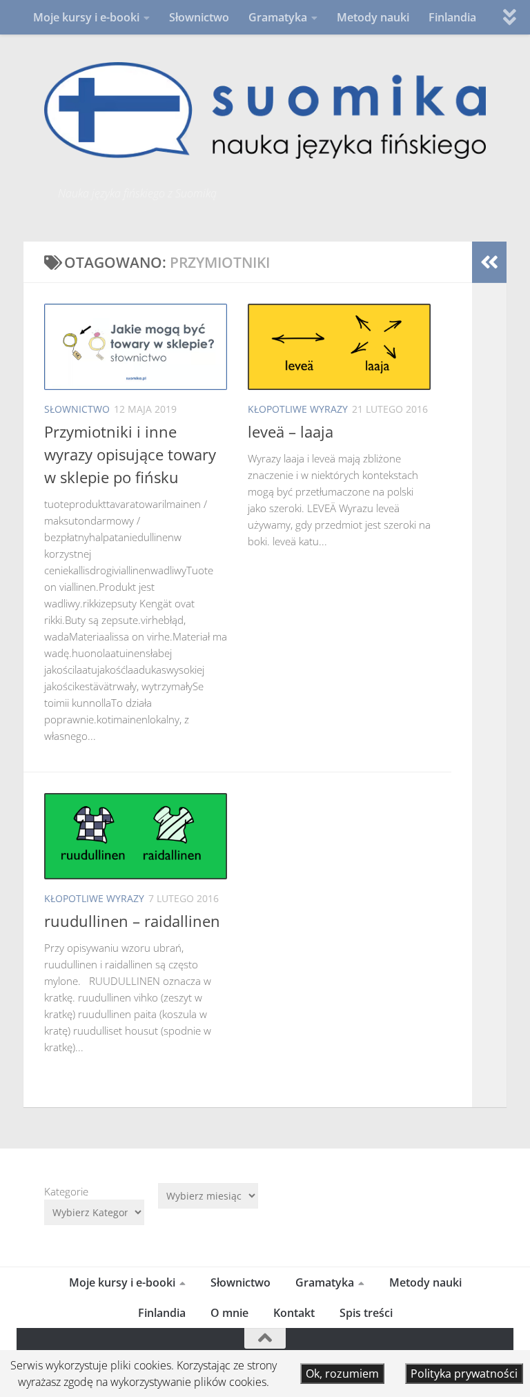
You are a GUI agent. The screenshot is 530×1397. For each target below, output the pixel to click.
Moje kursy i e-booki (86, 17)
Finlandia (452, 17)
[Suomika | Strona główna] (265, 110)
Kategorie (66, 1191)
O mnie (229, 1312)
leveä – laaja (290, 431)
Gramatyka (277, 17)
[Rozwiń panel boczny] (489, 262)
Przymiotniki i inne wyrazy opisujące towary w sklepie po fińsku (130, 454)
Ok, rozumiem (342, 1373)
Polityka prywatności (464, 1373)
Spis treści (366, 1312)
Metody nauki (373, 17)
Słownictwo (199, 17)
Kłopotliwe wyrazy (298, 409)
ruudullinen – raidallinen (132, 920)
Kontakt (294, 1312)
